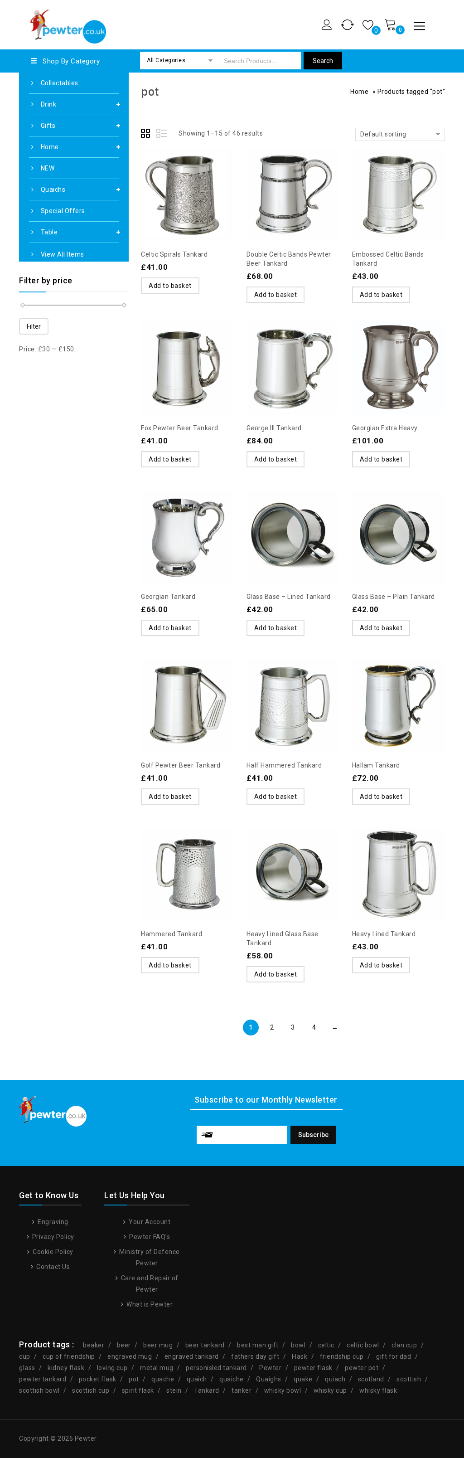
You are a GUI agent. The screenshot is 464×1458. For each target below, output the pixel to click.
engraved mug (129, 1356)
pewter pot (361, 1367)
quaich (197, 1379)
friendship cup (342, 1356)
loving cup (112, 1367)
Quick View (205, 173)
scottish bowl (39, 1390)
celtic (326, 1345)
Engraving (52, 1221)
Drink (49, 104)
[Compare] (187, 173)
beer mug (158, 1345)
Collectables (59, 83)
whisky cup (330, 1390)
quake (303, 1379)
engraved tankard (191, 1356)
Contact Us (52, 1266)
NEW (48, 168)
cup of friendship (69, 1356)
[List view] (162, 135)
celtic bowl (363, 1345)
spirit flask (138, 1390)
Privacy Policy (52, 1236)
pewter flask (313, 1367)
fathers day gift (255, 1356)
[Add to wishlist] (169, 173)
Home (50, 147)
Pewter (270, 1367)
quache (162, 1379)
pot (134, 1379)
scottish (408, 1379)
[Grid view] (147, 135)
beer (124, 1345)
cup (24, 1356)
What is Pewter (149, 1304)
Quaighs (268, 1379)
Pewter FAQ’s (149, 1236)
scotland (371, 1379)
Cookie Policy (52, 1251)
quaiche (231, 1379)
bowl (298, 1345)
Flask (300, 1356)
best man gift (258, 1345)
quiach (335, 1379)
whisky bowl (282, 1390)
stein (174, 1390)
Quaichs (53, 189)
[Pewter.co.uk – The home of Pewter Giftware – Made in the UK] (67, 23)
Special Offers (63, 210)
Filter (34, 326)
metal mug (157, 1367)
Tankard (206, 1390)
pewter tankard (42, 1379)
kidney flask (66, 1367)
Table (49, 232)
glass (27, 1367)
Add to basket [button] (170, 285)
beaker (93, 1345)
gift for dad (393, 1356)
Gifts (48, 125)
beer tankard (205, 1345)
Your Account (148, 1221)
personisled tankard (216, 1367)
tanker (241, 1390)
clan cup (404, 1345)
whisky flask (378, 1390)
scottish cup (90, 1390)
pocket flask (97, 1379)
